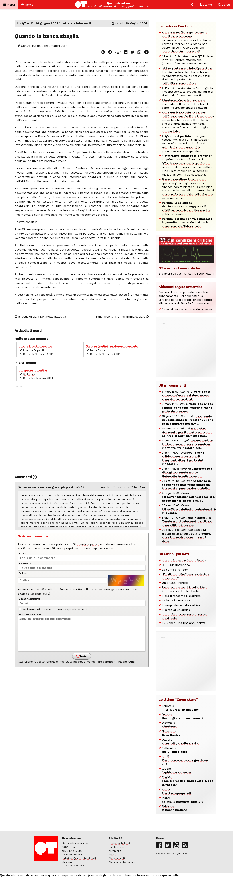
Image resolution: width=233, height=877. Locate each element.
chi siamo (67, 861)
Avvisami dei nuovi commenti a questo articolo (55, 609)
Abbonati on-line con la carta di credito (187, 308)
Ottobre (181, 741)
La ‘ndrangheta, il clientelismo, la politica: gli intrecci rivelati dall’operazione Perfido (188, 91)
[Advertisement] (82, 428)
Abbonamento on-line (122, 861)
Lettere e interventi (76, 23)
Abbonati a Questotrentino (181, 287)
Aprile (176, 791)
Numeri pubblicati (119, 843)
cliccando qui (38, 594)
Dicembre (169, 724)
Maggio (187, 781)
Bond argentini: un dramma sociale (121, 316)
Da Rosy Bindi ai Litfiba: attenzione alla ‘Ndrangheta (187, 222)
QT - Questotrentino (176, 565)
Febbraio (181, 707)
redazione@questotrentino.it (79, 858)
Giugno (176, 770)
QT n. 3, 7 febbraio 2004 (38, 377)
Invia (83, 656)
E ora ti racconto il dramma (181, 596)
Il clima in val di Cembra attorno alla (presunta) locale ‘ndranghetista (187, 59)
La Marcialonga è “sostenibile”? (184, 560)
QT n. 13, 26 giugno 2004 (40, 23)
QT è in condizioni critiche (179, 268)
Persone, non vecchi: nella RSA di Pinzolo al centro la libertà (185, 589)
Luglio (185, 760)
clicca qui (160, 875)
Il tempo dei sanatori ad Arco (182, 605)
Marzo (183, 799)
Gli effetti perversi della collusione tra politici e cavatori (186, 208)
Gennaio (182, 716)
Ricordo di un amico (176, 610)
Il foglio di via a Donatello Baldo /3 (41, 316)
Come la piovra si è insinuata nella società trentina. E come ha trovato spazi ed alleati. (185, 104)
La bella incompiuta (176, 600)
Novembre (171, 733)
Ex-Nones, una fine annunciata (183, 623)
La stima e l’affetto (175, 569)
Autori (112, 854)
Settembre (174, 750)
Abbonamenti (117, 858)
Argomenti (115, 850)
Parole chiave (117, 847)
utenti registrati (88, 544)
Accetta (173, 875)
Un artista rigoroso (175, 582)
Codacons (29, 374)
